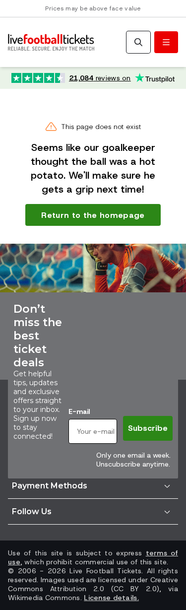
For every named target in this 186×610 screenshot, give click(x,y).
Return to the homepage (92, 215)
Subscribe (148, 428)
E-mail (79, 411)
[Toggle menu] (166, 42)
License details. (111, 597)
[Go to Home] (51, 42)
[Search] (138, 42)
